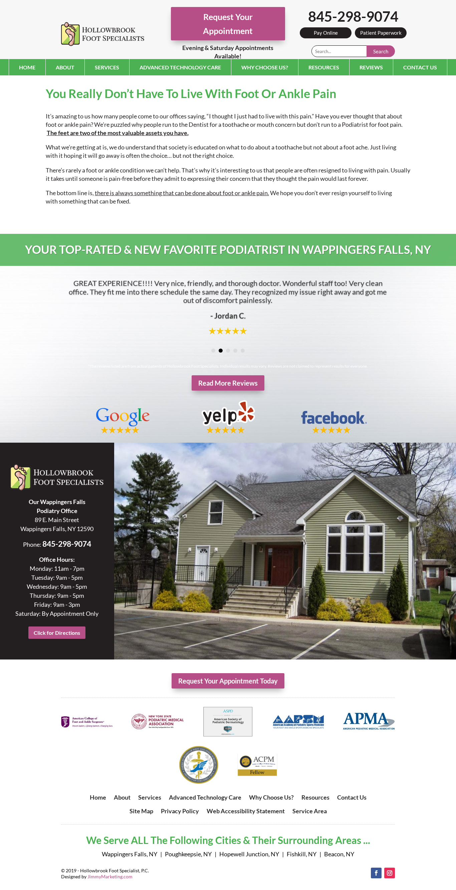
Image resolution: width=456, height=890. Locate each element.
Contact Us (420, 67)
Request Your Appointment (228, 24)
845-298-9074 (353, 16)
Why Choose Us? (264, 67)
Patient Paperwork (381, 33)
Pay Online (326, 33)
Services (107, 67)
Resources (323, 67)
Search (380, 51)
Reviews (371, 67)
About (65, 67)
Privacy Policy (180, 811)
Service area (309, 811)
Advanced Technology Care (180, 67)
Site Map (141, 811)
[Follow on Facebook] (376, 873)
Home (27, 67)
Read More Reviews (228, 383)
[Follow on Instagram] (389, 873)
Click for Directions (57, 632)
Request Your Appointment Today (228, 681)
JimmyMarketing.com (110, 876)
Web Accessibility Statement (246, 811)
